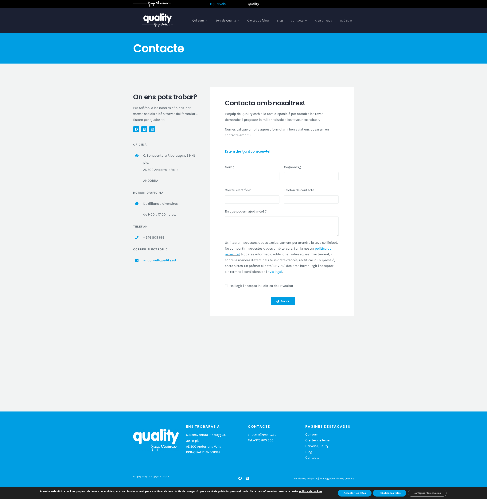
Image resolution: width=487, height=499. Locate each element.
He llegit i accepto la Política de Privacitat (261, 286)
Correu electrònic (238, 190)
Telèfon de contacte (299, 190)
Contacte (312, 457)
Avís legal (325, 478)
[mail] (152, 129)
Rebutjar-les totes (390, 493)
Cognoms (292, 167)
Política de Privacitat (306, 478)
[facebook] (136, 129)
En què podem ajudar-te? (246, 211)
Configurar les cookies (427, 493)
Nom (229, 167)
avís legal (275, 272)
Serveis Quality (316, 446)
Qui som (311, 434)
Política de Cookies (343, 478)
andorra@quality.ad (159, 260)
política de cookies (310, 491)
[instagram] (144, 129)
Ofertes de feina (317, 440)
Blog (308, 452)
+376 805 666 (263, 440)
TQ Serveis (218, 4)
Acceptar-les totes (355, 493)
